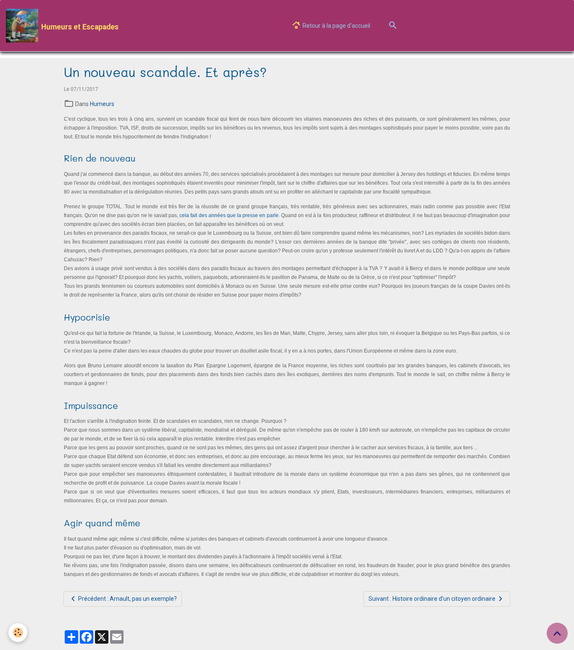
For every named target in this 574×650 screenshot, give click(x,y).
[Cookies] (17, 632)
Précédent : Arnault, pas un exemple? (127, 598)
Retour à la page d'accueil (335, 25)
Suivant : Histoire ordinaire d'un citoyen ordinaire (432, 598)
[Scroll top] (557, 633)
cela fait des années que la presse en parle (228, 215)
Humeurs (102, 104)
